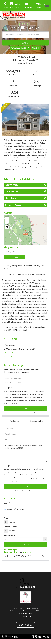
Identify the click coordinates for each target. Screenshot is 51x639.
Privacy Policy (12, 403)
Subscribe (25, 408)
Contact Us (8, 352)
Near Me (35, 48)
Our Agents (8, 356)
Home (6, 327)
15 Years (20, 509)
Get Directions (14, 257)
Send (25, 486)
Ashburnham (40, 327)
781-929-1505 (12, 345)
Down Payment (10, 526)
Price (6, 518)
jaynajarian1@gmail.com (25, 613)
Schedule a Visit (36, 421)
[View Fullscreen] (7, 227)
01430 (8, 330)
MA (20, 327)
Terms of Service (37, 490)
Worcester (28, 327)
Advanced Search (19, 48)
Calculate (25, 544)
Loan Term (8, 503)
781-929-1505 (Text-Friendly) (25, 608)
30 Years (10, 509)
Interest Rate (9, 535)
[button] (25, 42)
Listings (14, 327)
